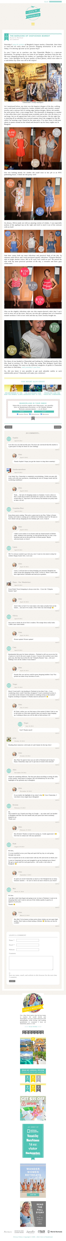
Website (12, 949)
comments (14, 39)
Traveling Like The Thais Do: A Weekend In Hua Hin (52, 394)
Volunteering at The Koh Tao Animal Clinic (13, 393)
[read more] (13, 388)
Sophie (15, 438)
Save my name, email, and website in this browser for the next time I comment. (33, 976)
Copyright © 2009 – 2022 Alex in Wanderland (38, 1237)
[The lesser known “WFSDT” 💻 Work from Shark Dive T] (39, 1057)
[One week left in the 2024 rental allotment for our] (39, 1045)
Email (12, 945)
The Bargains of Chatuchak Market (30, 36)
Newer (57, 427)
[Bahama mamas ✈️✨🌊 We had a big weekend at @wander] (26, 1057)
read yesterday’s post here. (31, 367)
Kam (14, 844)
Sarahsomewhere (19, 469)
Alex (20, 454)
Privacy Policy (18, 1237)
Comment (12, 953)
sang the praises (18, 44)
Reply (58, 449)
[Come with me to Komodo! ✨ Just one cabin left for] (26, 1045)
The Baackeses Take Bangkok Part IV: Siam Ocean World (33, 394)
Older (8, 427)
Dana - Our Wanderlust (22, 582)
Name (11, 940)
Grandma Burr (18, 508)
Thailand (20, 38)
